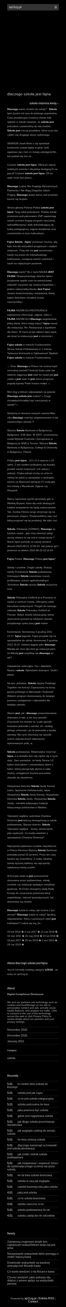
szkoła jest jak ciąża (25, 1092)
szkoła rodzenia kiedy (43, 103)
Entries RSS (46, 1298)
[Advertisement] (33, 48)
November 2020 (17, 1029)
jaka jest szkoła (22, 1192)
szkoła (49, 969)
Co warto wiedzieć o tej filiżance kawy (31, 1271)
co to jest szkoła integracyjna (30, 1098)
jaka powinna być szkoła (27, 1110)
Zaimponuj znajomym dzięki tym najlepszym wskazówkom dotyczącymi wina (31, 1244)
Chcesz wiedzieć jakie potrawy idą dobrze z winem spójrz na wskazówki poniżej (30, 1280)
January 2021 (15, 1041)
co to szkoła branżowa (26, 1198)
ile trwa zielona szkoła (26, 1139)
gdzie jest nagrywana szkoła (30, 1115)
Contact (33, 1301)
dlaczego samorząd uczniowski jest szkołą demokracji (32, 1147)
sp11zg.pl (15, 7)
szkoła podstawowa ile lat (28, 1209)
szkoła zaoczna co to (25, 1204)
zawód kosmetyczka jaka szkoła (32, 1186)
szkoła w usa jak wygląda (28, 1181)
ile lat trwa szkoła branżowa (29, 1175)
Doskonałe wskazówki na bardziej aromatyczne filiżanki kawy (28, 1264)
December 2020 (17, 1035)
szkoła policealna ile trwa (28, 1104)
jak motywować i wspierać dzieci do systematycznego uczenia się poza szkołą (32, 1166)
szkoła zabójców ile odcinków (31, 1215)
